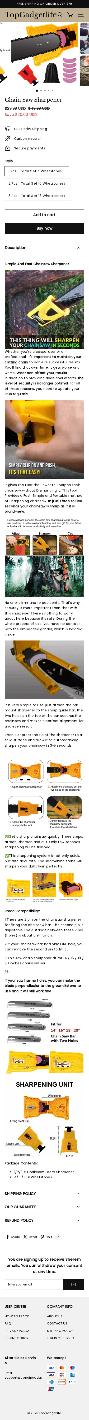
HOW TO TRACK (17, 1316)
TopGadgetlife (28, 14)
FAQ (8, 1323)
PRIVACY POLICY (17, 1331)
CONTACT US (57, 1323)
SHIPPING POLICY (60, 1331)
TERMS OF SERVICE (61, 1338)
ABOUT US (55, 1316)
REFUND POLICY (16, 1338)
